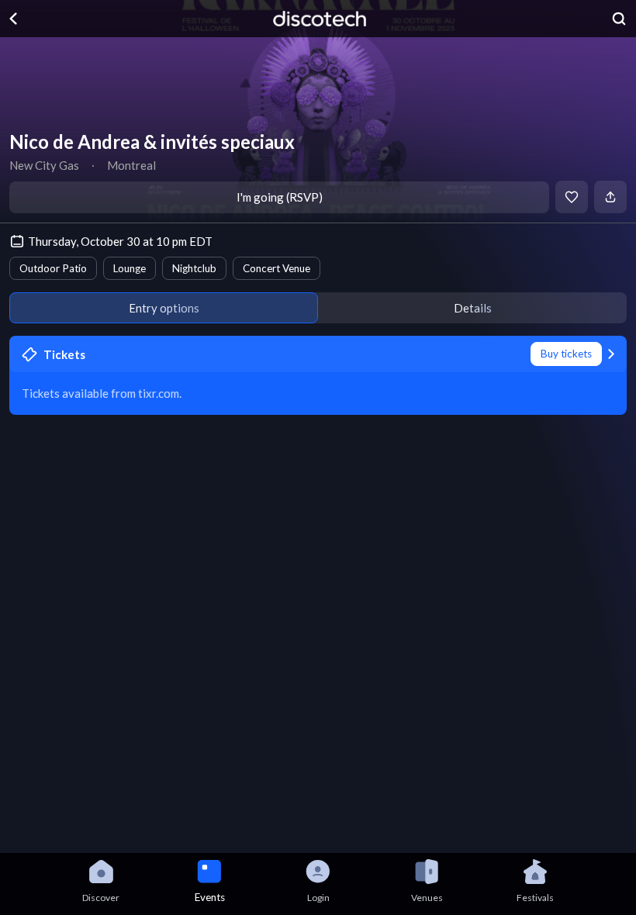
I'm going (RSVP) (280, 197)
